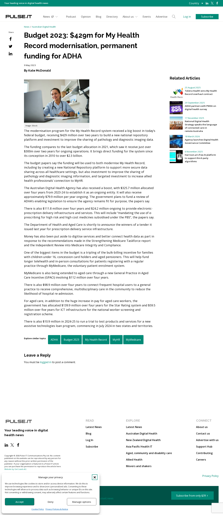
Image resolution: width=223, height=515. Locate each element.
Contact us (203, 433)
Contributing (204, 453)
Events (147, 16)
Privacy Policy (210, 476)
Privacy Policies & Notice (57, 509)
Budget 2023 (71, 339)
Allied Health (134, 459)
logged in (45, 362)
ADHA (54, 339)
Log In (89, 440)
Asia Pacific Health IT (139, 446)
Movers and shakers (138, 466)
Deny (51, 501)
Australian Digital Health (44, 26)
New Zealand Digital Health (143, 440)
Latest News (94, 427)
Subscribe (92, 446)
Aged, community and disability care (149, 453)
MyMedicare (133, 339)
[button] (94, 477)
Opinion (86, 16)
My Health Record (96, 339)
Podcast (71, 16)
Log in (187, 16)
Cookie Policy (38, 509)
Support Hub (204, 446)
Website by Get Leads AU (15, 469)
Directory (112, 16)
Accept (20, 501)
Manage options (81, 501)
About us (128, 16)
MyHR (116, 339)
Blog (98, 16)
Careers (201, 459)
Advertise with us (207, 440)
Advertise (161, 16)
